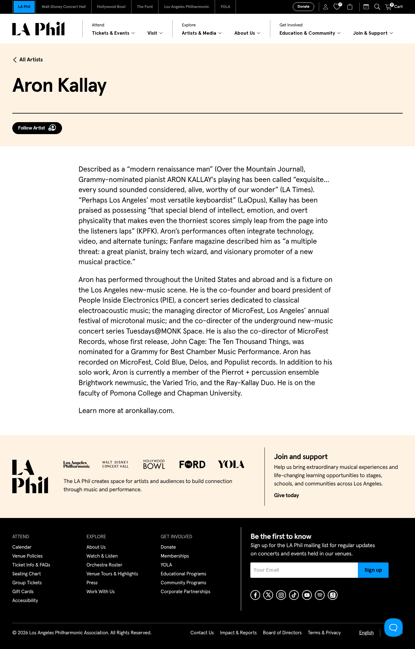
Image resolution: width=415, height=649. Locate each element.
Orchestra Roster (105, 565)
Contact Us (202, 633)
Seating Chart (26, 574)
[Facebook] (255, 595)
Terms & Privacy (324, 633)
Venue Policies (27, 556)
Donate (303, 7)
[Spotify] (320, 595)
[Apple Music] (333, 595)
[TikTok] (294, 595)
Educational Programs (183, 574)
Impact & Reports (238, 633)
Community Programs (183, 583)
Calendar (22, 547)
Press (92, 583)
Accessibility (25, 600)
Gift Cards (22, 591)
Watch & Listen (102, 556)
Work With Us (101, 591)
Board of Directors (282, 633)
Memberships (175, 556)
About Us (96, 547)
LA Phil (24, 7)
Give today (286, 495)
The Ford (145, 7)
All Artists (31, 60)
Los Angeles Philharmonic (186, 7)
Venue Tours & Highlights (112, 574)
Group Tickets (27, 583)
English (366, 633)
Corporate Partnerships (185, 591)
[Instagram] (281, 595)
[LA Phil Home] (38, 29)
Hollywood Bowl (111, 7)
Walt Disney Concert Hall (63, 7)
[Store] (350, 6)
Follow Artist (31, 128)
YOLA (225, 7)
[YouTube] (307, 595)
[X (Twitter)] (268, 595)
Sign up (373, 570)
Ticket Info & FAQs (31, 565)
